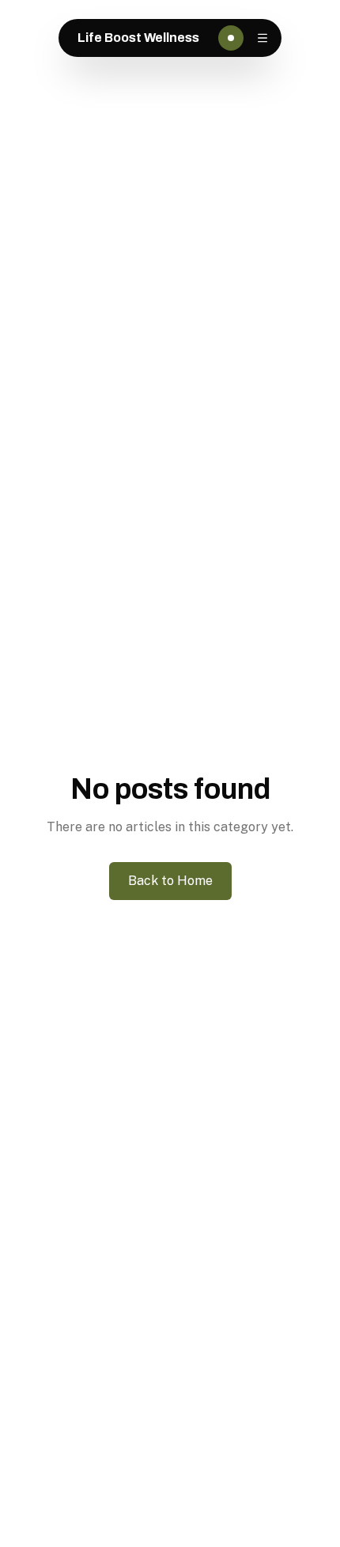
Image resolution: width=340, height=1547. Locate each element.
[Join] (231, 38)
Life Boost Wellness (138, 37)
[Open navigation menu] (262, 38)
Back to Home (170, 880)
